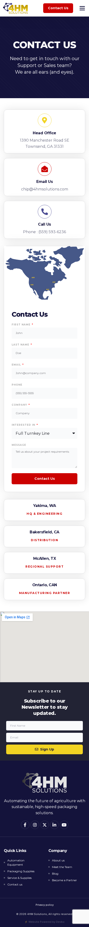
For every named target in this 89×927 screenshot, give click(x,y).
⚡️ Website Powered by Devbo (44, 921)
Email (17, 364)
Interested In (24, 425)
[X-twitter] (44, 825)
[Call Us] (45, 212)
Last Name (21, 344)
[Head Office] (45, 120)
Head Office (44, 133)
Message (19, 445)
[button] (82, 8)
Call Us (44, 224)
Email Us (44, 181)
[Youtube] (64, 825)
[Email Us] (45, 169)
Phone (17, 384)
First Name (21, 324)
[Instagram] (35, 825)
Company (20, 405)
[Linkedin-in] (54, 825)
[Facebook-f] (25, 825)
